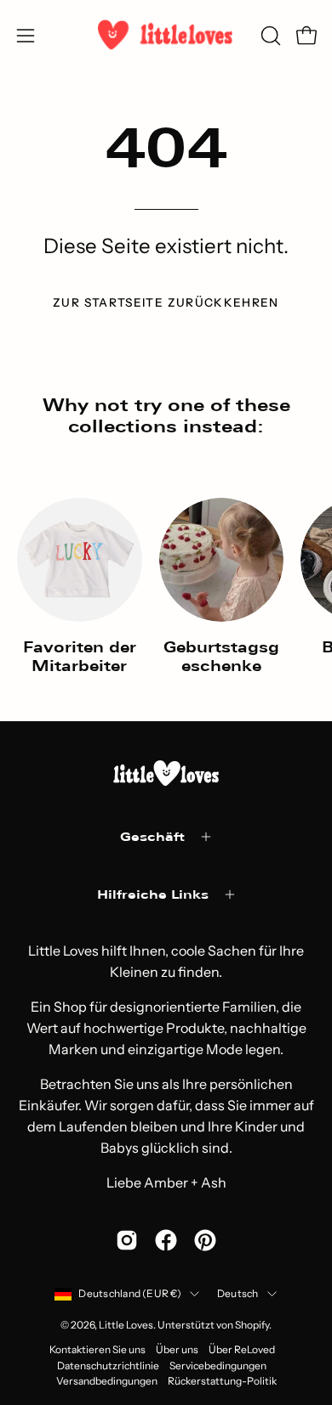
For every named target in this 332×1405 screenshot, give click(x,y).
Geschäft (152, 836)
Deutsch (238, 1293)
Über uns (177, 1349)
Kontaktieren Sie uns (97, 1349)
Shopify (252, 1324)
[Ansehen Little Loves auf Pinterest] (205, 1240)
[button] (269, 36)
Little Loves (126, 1324)
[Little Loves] (166, 35)
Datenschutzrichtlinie (108, 1365)
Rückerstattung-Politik (222, 1380)
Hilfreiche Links (153, 894)
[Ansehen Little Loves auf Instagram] (127, 1240)
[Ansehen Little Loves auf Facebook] (166, 1240)
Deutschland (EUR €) (129, 1293)
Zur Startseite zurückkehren (166, 302)
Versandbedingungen (106, 1380)
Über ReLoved (242, 1349)
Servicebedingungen (217, 1365)
